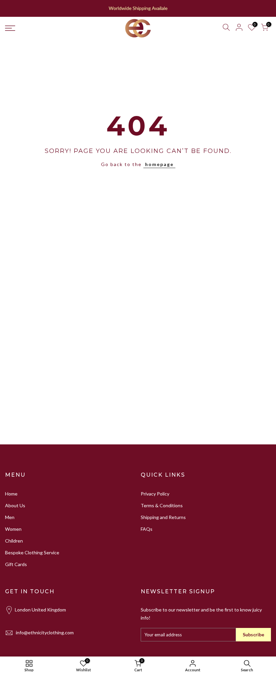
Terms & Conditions (162, 505)
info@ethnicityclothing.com (45, 632)
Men (9, 517)
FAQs (146, 529)
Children (14, 541)
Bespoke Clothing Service (32, 552)
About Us (15, 505)
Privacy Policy (155, 494)
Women (13, 529)
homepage (159, 164)
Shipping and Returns (163, 517)
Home (11, 494)
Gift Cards (16, 564)
